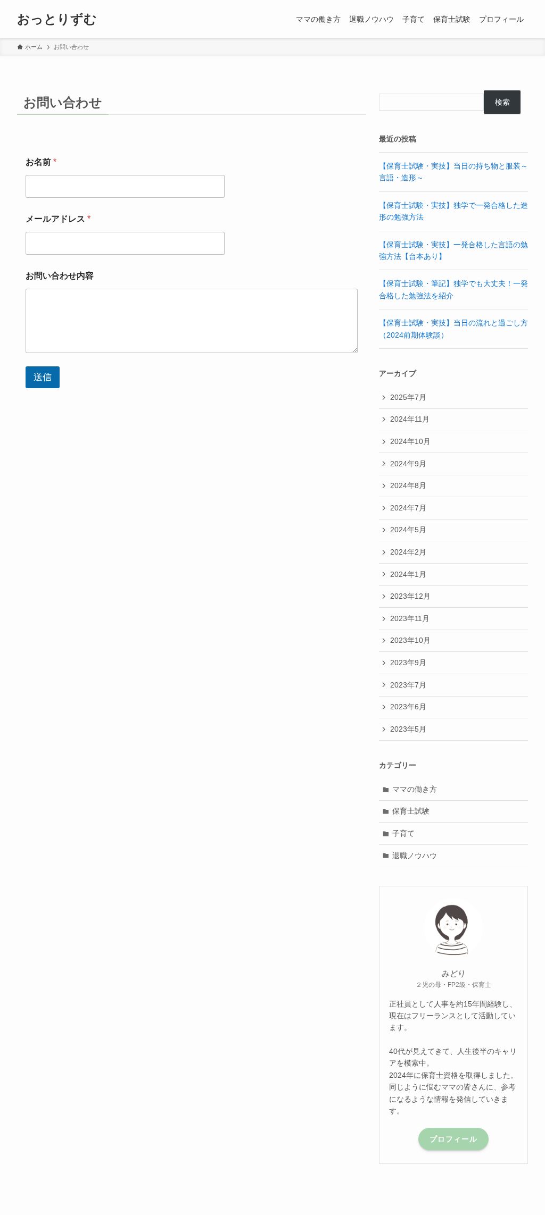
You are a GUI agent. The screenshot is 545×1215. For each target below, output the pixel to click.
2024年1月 (408, 574)
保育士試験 (411, 811)
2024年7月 (408, 508)
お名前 (41, 161)
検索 (502, 102)
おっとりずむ (57, 19)
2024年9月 (408, 463)
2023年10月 (410, 640)
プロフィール (453, 1139)
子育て (403, 833)
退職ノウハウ (414, 855)
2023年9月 (408, 662)
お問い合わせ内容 (60, 275)
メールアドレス (58, 218)
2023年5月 (408, 729)
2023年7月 (408, 685)
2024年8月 (408, 485)
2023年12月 (410, 596)
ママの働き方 (414, 789)
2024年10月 (410, 441)
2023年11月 (410, 618)
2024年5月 (408, 529)
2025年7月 (408, 397)
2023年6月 (408, 706)
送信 (43, 377)
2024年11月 (410, 419)
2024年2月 (408, 552)
